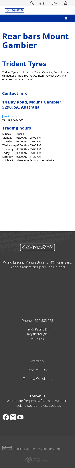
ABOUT (60, 449)
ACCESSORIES (16, 449)
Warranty (37, 361)
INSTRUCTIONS (46, 449)
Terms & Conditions (37, 378)
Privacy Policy (37, 370)
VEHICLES (30, 449)
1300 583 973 (43, 320)
